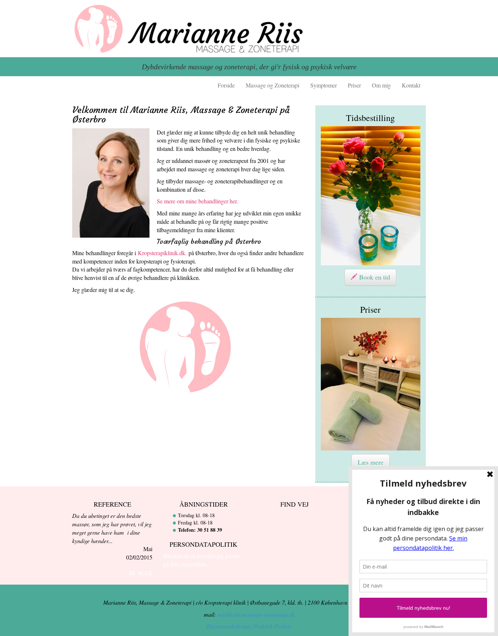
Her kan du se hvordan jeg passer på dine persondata (201, 560)
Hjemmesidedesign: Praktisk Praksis (249, 626)
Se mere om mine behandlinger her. (197, 201)
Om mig (381, 85)
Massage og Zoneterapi (272, 85)
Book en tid (373, 277)
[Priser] (370, 384)
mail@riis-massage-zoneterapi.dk (256, 614)
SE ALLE (140, 573)
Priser (354, 85)
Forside (226, 85)
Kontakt (411, 85)
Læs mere (371, 462)
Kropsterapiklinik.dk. (162, 253)
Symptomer (323, 85)
